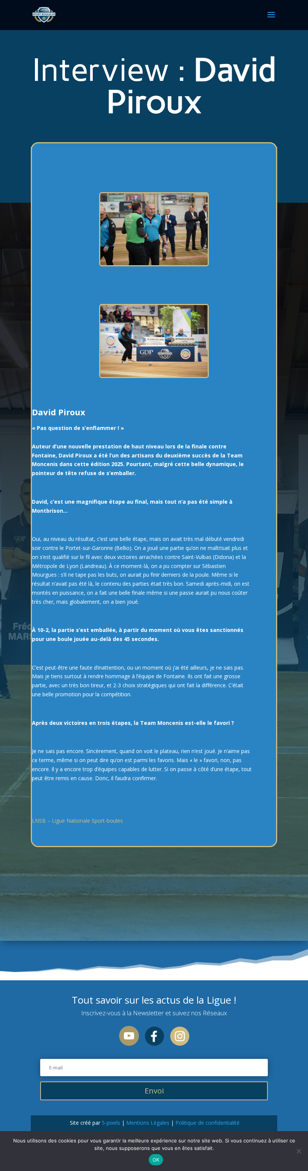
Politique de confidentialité (207, 1122)
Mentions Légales (147, 1122)
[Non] (298, 1151)
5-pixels (111, 1122)
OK (156, 1160)
